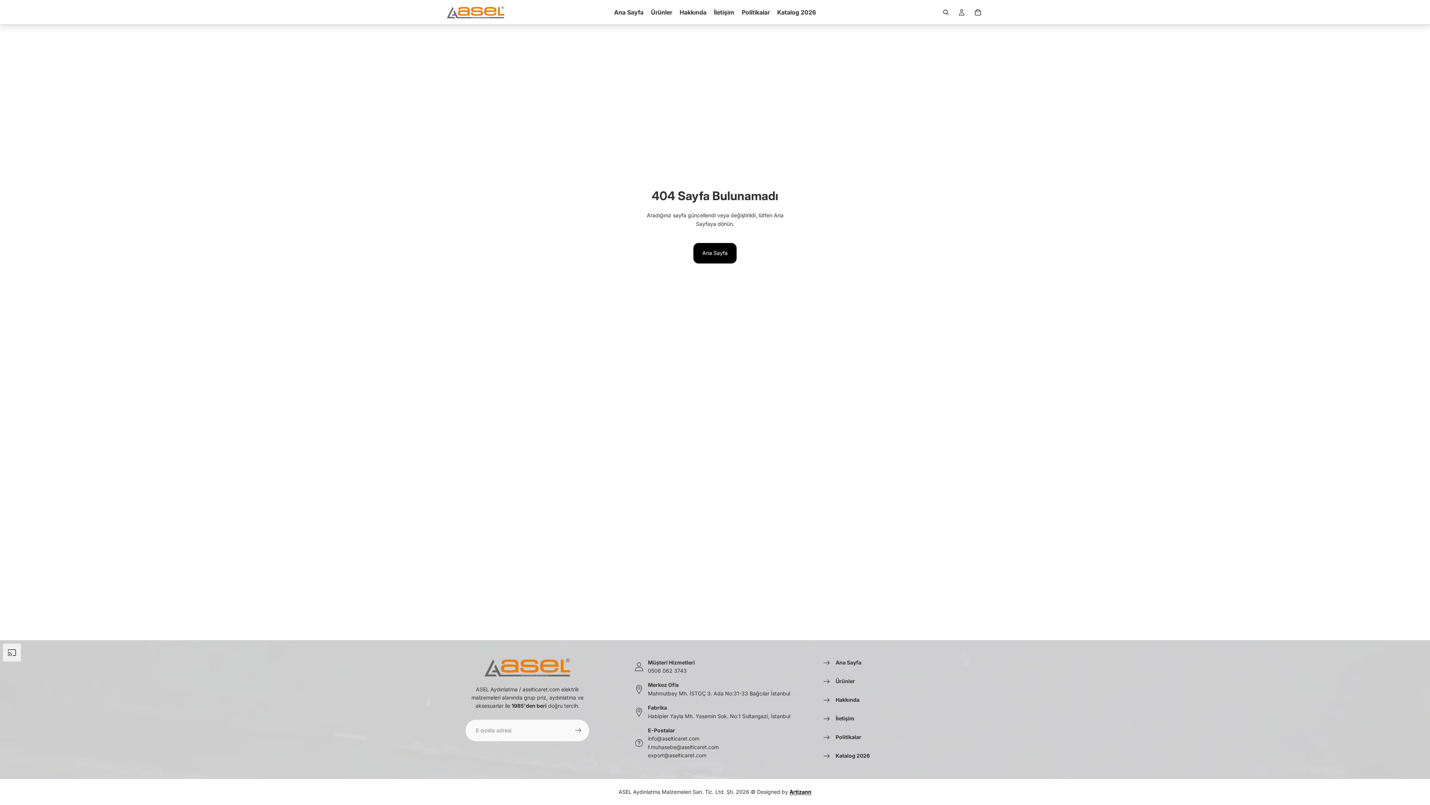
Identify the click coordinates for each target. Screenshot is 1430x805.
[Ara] (946, 12)
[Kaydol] (578, 730)
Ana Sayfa (715, 253)
